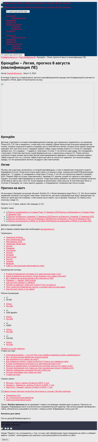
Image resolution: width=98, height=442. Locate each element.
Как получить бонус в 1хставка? (20, 289)
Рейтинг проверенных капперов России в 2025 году (28, 370)
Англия (9, 246)
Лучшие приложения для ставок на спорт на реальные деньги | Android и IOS (40, 368)
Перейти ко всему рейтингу (13, 348)
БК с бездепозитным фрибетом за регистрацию (27, 357)
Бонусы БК (11, 16)
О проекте (10, 31)
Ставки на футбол (14, 24)
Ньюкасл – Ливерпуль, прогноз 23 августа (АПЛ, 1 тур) (30, 385)
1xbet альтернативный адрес (18, 400)
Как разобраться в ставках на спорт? (22, 359)
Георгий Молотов (14, 73)
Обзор (9, 304)
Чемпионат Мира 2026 (16, 244)
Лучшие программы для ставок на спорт (23, 372)
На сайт (9, 306)
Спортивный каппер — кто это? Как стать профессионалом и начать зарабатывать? (43, 355)
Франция (10, 263)
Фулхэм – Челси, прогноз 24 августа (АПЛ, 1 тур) (27, 383)
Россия (9, 259)
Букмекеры (11, 20)
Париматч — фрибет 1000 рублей (21, 280)
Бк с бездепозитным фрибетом (20, 397)
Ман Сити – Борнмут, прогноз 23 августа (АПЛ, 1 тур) (29, 387)
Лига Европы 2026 (14, 242)
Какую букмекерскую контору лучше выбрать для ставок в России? (36, 276)
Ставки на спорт (13, 374)
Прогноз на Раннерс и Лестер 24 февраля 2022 (70, 219)
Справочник (16, 29)
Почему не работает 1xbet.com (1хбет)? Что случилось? (31, 285)
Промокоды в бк (18, 18)
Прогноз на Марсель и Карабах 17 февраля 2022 (72, 216)
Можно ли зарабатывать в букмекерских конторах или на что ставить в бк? (39, 366)
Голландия (11, 250)
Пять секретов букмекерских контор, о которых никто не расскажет (35, 287)
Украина (9, 261)
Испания (10, 255)
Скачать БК (11, 22)
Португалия (11, 257)
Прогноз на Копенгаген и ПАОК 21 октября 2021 (71, 221)
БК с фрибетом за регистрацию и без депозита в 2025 (29, 278)
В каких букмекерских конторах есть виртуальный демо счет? (33, 274)
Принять (5, 440)
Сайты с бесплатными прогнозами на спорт (25, 266)
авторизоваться (47, 229)
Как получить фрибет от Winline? (20, 282)
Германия (10, 248)
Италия (9, 252)
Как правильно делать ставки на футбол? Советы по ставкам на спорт (37, 361)
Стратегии (15, 27)
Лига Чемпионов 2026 (15, 239)
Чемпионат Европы (14, 237)
